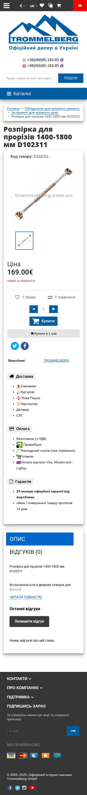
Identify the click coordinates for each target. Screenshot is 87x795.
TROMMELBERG (56, 360)
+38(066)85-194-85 (43, 66)
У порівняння (65, 297)
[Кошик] (59, 5)
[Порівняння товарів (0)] (50, 5)
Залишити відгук (29, 621)
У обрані (28, 297)
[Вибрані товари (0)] (42, 5)
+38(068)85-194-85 (43, 60)
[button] (22, 5)
